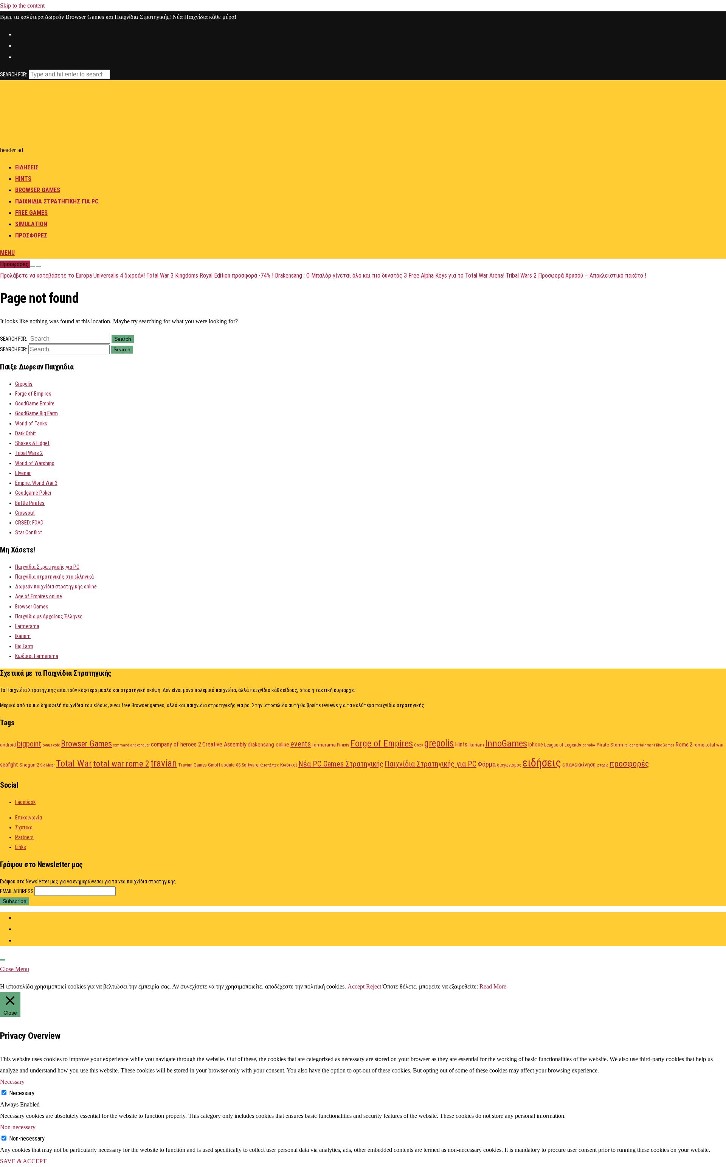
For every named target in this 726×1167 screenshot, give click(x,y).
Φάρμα (487, 764)
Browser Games (37, 190)
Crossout (25, 513)
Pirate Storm (610, 745)
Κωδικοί (288, 765)
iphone (535, 744)
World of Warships (34, 463)
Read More (492, 986)
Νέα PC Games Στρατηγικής (340, 763)
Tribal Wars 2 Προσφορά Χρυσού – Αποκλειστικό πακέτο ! (576, 275)
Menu (7, 252)
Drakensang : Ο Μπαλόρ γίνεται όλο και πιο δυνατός (338, 275)
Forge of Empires (33, 394)
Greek (418, 745)
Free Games (31, 212)
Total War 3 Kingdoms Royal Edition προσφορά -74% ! (209, 275)
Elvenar (23, 473)
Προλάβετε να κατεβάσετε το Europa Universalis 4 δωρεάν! (72, 275)
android (8, 745)
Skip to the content (22, 5)
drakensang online (268, 744)
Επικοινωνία (28, 818)
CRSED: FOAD (29, 523)
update (227, 765)
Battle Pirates (30, 503)
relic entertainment (639, 745)
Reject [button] (373, 986)
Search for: (13, 74)
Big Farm (24, 646)
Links (20, 847)
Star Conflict (28, 532)
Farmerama (27, 626)
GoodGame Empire (34, 403)
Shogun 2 (29, 765)
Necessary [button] (12, 1082)
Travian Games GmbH (199, 765)
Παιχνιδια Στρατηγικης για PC (57, 201)
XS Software (247, 765)
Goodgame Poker (33, 493)
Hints (23, 178)
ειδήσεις (542, 762)
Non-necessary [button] (18, 1127)
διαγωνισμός (509, 765)
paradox (589, 745)
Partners (24, 837)
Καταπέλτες (269, 765)
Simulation (31, 224)
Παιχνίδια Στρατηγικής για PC (47, 567)
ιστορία (602, 765)
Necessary (21, 1093)
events (300, 743)
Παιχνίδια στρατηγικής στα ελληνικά (54, 577)
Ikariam (23, 636)
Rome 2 (684, 744)
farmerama (324, 745)
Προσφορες (31, 235)
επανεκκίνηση (579, 764)
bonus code (51, 745)
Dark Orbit (25, 433)
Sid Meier (47, 765)
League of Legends (562, 745)
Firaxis (343, 745)
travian (163, 763)
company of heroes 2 (176, 744)
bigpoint (29, 743)
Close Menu (14, 969)
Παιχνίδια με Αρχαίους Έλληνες (48, 616)
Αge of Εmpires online (38, 596)
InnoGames (506, 743)
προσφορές (629, 764)
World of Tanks (31, 424)
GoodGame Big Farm (36, 413)
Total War (74, 763)
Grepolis (24, 384)
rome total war (708, 745)
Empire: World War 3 (36, 483)
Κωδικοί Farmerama (36, 656)
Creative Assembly (224, 744)
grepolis (439, 743)
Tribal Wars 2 (29, 453)
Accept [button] (356, 986)
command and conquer (131, 745)
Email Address (17, 891)
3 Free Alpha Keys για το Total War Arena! (454, 275)
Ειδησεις (27, 167)
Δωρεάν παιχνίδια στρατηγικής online (56, 587)
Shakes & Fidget (32, 443)
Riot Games (665, 745)
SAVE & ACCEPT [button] (23, 1161)
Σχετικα (24, 827)
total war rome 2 (121, 764)
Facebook (25, 802)
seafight (9, 764)
